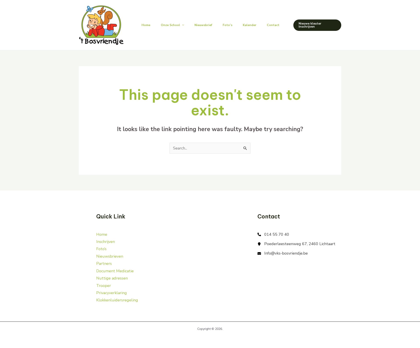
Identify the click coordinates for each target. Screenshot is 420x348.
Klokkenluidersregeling (117, 300)
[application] (182, 25)
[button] (317, 25)
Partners (104, 263)
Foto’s (227, 25)
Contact (273, 25)
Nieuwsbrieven (109, 256)
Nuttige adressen (112, 278)
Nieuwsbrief (203, 25)
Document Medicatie (115, 271)
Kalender (249, 25)
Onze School (170, 25)
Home (146, 25)
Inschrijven (105, 241)
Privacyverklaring (111, 292)
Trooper (103, 285)
